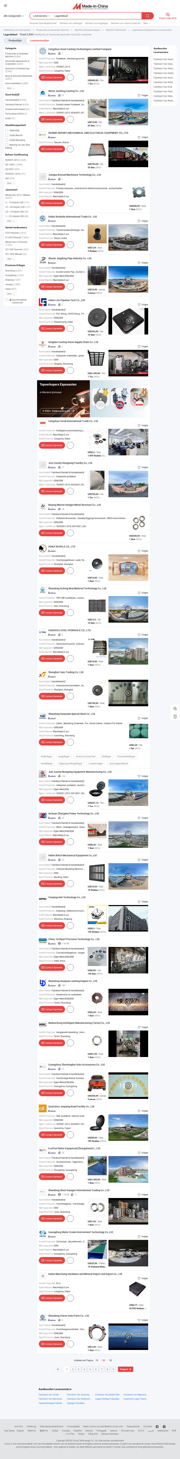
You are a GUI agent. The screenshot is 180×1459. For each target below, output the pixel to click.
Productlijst (15, 40)
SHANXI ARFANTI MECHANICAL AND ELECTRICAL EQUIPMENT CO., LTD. (88, 132)
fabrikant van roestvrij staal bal (125, 23)
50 (110, 1360)
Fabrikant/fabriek (17, 104)
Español (78, 1430)
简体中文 (32, 1430)
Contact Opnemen (53, 77)
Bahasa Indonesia (109, 1433)
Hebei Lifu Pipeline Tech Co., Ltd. (66, 300)
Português (102, 1430)
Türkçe (81, 1433)
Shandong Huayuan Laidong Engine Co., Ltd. (73, 981)
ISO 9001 (12, 169)
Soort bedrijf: (45, 100)
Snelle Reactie (15, 135)
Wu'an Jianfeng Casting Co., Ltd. (66, 91)
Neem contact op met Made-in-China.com (103, 1426)
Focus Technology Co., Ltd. (85, 1440)
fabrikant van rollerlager (71, 23)
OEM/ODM (14, 130)
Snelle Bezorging (17, 140)
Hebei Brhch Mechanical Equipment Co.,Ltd (72, 855)
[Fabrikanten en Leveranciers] (90, 6)
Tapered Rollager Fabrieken (51, 1403)
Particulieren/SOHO (16, 113)
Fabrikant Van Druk (163, 86)
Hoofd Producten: (47, 58)
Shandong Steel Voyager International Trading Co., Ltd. (79, 1190)
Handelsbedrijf (15, 99)
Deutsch (89, 1430)
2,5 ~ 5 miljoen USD (16, 211)
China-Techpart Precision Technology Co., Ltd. (74, 939)
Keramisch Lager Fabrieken (136, 1398)
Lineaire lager (96, 763)
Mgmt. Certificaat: (47, 66)
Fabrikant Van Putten (49, 1394)
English (20, 1430)
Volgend (124, 1369)
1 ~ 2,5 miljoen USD (16, 216)
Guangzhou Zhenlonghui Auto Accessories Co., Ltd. (76, 1064)
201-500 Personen (16, 249)
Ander (10, 118)
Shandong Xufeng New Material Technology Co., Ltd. (77, 588)
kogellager (64, 756)
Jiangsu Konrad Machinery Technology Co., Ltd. (74, 174)
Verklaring (31, 1426)
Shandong (13, 270)
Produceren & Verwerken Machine (16, 55)
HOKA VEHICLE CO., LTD (61, 546)
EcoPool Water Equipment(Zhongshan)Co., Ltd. (74, 1148)
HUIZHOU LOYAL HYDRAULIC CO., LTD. (69, 630)
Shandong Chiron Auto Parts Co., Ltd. (68, 1315)
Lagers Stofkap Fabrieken (107, 1398)
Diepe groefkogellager (70, 763)
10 (97, 1360)
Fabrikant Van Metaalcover (136, 1394)
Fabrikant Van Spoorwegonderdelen (79, 1394)
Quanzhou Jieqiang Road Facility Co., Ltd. (71, 1106)
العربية (151, 1430)
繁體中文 (44, 1430)
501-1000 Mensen (16, 254)
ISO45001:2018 (15, 173)
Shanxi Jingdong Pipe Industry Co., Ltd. (70, 258)
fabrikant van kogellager (96, 23)
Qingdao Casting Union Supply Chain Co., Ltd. (73, 342)
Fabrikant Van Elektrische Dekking (79, 1398)
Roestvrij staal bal (85, 756)
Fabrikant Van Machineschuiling (51, 1398)
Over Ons (18, 1426)
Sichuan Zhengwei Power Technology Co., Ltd (73, 813)
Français (66, 1430)
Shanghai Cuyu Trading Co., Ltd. (66, 672)
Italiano (113, 1430)
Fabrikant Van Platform (165, 91)
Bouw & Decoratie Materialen (18, 77)
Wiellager (106, 756)
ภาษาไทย (69, 1433)
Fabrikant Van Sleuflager (165, 59)
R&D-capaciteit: (46, 62)
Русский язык (127, 1430)
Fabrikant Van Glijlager (164, 63)
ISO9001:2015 (15, 159)
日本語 (55, 1430)
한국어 (141, 1430)
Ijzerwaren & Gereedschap (17, 70)
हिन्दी (174, 1430)
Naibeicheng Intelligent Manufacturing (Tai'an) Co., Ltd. (79, 1022)
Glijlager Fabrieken (76, 1403)
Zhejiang (13, 279)
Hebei (10, 288)
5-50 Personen (15, 232)
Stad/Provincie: (46, 70)
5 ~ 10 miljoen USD (17, 202)
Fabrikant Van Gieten (164, 73)
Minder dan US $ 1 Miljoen (17, 196)
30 (103, 1360)
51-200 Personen (17, 237)
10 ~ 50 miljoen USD (17, 207)
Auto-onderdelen (16, 83)
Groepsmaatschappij (17, 109)
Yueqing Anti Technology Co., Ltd (66, 897)
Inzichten (147, 1426)
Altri (10, 178)
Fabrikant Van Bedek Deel (107, 1394)
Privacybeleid (73, 1426)
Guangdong (14, 275)
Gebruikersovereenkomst (51, 1426)
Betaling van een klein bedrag (17, 146)
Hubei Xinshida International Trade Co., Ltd (72, 216)
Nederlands (163, 1430)
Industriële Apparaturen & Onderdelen (17, 62)
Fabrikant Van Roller (163, 82)
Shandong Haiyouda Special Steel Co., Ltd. (72, 713)
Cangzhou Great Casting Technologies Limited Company (79, 49)
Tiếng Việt (93, 1433)
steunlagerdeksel (118, 763)
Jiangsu (12, 284)
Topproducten (133, 1426)
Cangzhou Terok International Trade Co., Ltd (73, 421)
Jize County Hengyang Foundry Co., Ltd (70, 463)
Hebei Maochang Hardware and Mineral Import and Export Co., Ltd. (85, 1274)
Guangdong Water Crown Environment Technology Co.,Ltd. (81, 1232)
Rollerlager (46, 756)
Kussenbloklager (126, 756)
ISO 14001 (13, 164)
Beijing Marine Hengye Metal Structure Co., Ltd (74, 504)
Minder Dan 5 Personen (16, 243)
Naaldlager (47, 763)
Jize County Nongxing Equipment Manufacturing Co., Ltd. (80, 771)
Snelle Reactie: (45, 108)
